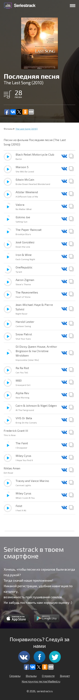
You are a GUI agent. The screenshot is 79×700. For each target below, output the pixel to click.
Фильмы (8, 128)
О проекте (48, 676)
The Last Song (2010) (26, 128)
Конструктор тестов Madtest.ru (41, 681)
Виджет (65, 676)
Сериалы (14, 676)
